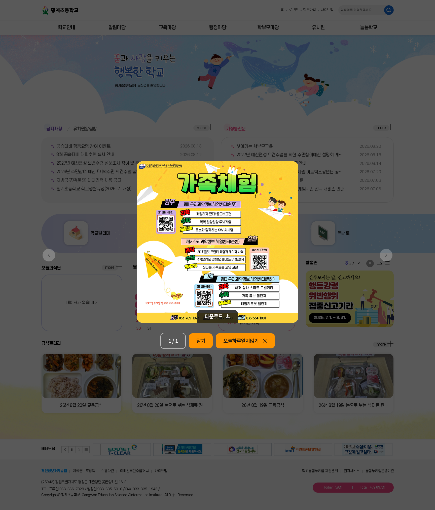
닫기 (200, 340)
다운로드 (214, 316)
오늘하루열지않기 (241, 340)
